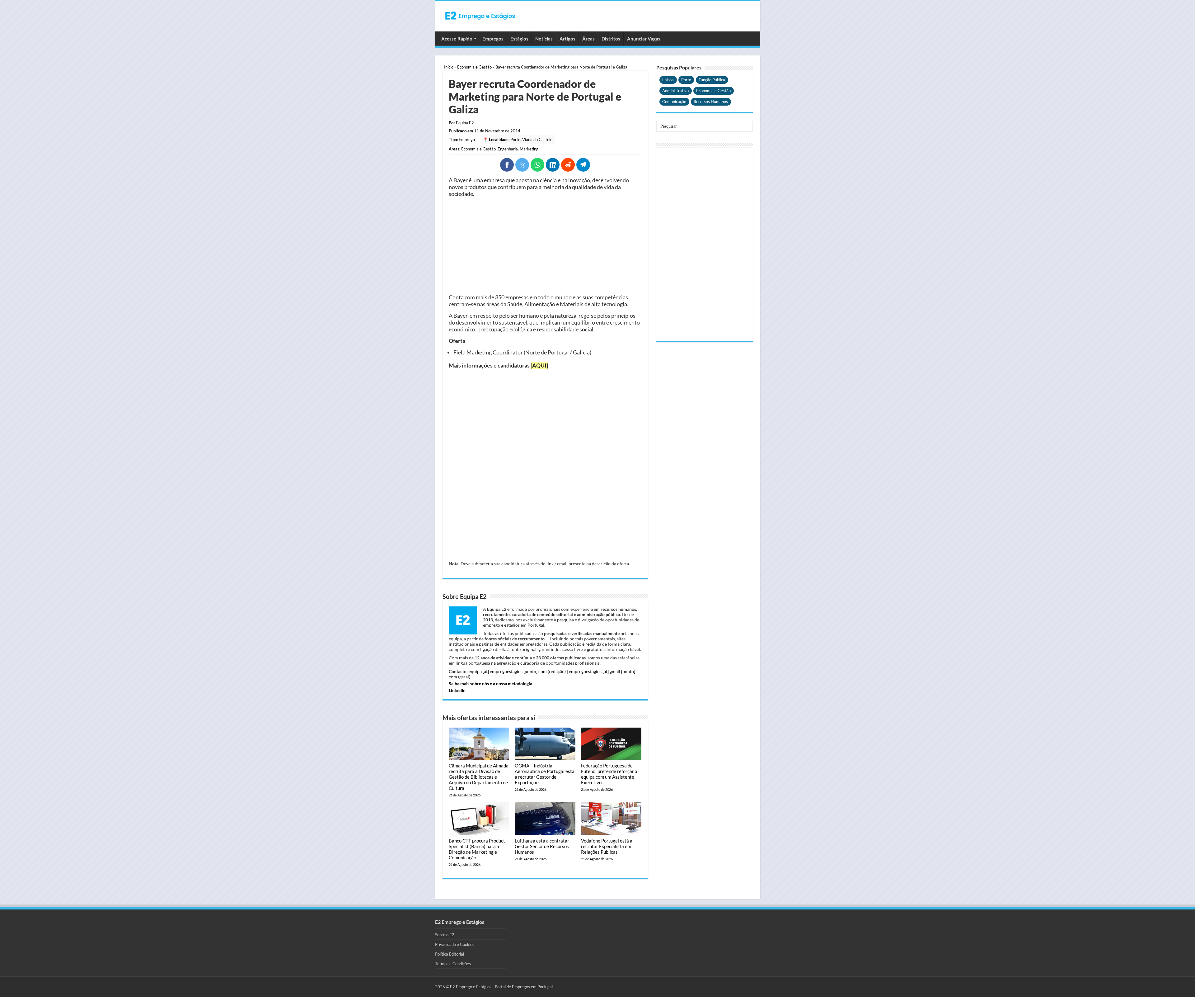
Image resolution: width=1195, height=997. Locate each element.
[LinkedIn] (553, 165)
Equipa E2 (465, 122)
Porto (515, 139)
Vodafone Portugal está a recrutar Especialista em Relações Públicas (606, 846)
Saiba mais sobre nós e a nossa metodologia (490, 683)
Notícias (544, 38)
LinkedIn (457, 690)
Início (448, 66)
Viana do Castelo (537, 139)
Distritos (611, 38)
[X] (522, 165)
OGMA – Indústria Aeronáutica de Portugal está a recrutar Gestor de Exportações (544, 774)
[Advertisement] (545, 245)
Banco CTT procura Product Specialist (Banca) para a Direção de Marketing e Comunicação (477, 849)
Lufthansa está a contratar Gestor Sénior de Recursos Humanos (542, 846)
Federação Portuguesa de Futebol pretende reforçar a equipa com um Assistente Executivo (609, 774)
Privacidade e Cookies (454, 944)
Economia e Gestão (474, 66)
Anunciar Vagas (643, 38)
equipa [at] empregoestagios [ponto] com (508, 671)
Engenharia (508, 148)
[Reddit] (568, 165)
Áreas (588, 38)
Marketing (529, 148)
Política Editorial (449, 954)
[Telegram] (583, 165)
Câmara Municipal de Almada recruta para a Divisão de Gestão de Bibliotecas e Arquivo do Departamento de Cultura (478, 777)
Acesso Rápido (456, 38)
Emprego (467, 139)
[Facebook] (507, 165)
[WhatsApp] (537, 165)
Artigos (567, 38)
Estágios (519, 38)
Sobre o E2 (444, 934)
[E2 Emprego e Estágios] (480, 15)
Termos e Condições (453, 963)
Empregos (493, 38)
